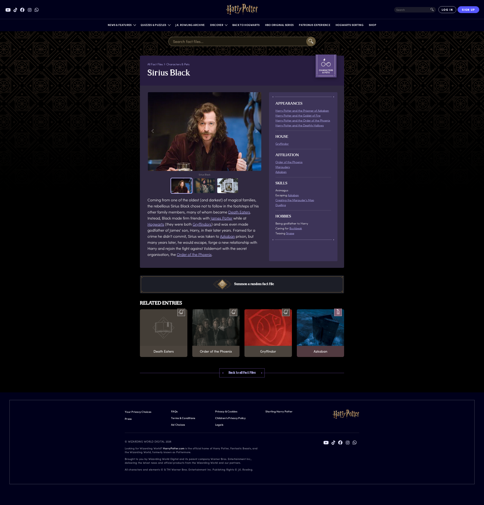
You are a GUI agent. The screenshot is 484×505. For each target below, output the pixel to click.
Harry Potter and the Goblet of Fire (297, 115)
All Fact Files (155, 64)
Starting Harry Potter (278, 411)
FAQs (174, 411)
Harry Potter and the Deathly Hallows (299, 125)
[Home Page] (242, 10)
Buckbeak (295, 228)
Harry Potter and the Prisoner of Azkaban (302, 110)
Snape (290, 233)
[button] (121, 26)
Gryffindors (202, 224)
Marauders (282, 167)
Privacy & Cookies (226, 411)
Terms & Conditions (183, 418)
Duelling (280, 205)
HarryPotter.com (173, 448)
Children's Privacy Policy (230, 418)
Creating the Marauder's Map (294, 200)
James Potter (221, 218)
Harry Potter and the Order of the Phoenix (302, 120)
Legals (219, 424)
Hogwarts (155, 224)
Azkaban (227, 236)
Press (128, 419)
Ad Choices (178, 424)
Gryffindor (282, 144)
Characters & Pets (177, 64)
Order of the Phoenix (194, 254)
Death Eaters (239, 212)
